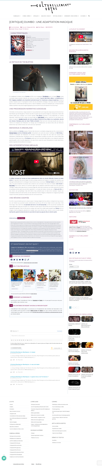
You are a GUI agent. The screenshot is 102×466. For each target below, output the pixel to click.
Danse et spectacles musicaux (37, 435)
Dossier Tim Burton (24, 29)
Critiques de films (31, 27)
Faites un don (33, 310)
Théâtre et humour (35, 437)
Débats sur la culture (56, 442)
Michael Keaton (13, 133)
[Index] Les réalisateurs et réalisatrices (86, 325)
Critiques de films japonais (15, 447)
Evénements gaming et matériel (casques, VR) (61, 412)
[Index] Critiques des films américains (86, 351)
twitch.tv (88, 210)
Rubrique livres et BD (35, 404)
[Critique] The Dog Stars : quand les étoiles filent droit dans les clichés (80, 282)
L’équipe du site (13, 413)
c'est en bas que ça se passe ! (31, 262)
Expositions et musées (56, 428)
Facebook (35, 300)
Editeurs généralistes (35, 412)
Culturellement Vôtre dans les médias (17, 415)
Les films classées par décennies (16, 440)
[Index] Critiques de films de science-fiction (87, 376)
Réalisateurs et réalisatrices (15, 438)
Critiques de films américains (15, 445)
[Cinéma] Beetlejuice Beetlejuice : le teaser (22, 352)
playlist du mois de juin (75, 44)
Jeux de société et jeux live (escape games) (61, 415)
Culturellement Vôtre (18, 464)
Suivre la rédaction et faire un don (17, 428)
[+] (31, 340)
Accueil (11, 404)
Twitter (40, 300)
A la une (24, 27)
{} (29, 340)
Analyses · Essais (45, 15)
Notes (70, 264)
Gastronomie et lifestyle (57, 433)
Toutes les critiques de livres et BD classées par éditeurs (40, 410)
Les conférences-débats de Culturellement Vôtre (18, 419)
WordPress (38, 464)
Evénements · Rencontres (71, 15)
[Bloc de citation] (23, 340)
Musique (32, 433)
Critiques (35, 15)
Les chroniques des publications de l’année (39, 406)
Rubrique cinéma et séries (15, 436)
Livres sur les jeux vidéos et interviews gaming (60, 418)
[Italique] (14, 340)
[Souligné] (16, 340)
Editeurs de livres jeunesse (36, 422)
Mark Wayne (41, 27)
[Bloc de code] (25, 340)
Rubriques (16, 15)
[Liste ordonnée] (20, 340)
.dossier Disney (14, 29)
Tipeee (41, 310)
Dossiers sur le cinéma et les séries (16, 456)
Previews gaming (56, 409)
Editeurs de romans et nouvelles (37, 415)
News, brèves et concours (15, 411)
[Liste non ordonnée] (22, 340)
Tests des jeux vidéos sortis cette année (60, 404)
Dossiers (83, 15)
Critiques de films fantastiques (16, 454)
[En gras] (12, 340)
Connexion (59, 331)
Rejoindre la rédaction (14, 426)
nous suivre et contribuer (32, 250)
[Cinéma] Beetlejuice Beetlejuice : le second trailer (25, 364)
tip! (74, 221)
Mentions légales (13, 422)
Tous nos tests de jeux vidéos (58, 406)
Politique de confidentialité (15, 424)
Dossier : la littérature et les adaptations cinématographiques (39, 425)
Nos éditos (54, 440)
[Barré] (18, 340)
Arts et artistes (55, 426)
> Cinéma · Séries (26, 15)
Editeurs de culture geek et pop (37, 419)
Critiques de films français (15, 443)
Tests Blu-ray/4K (57, 15)
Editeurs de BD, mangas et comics (38, 417)
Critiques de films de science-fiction (17, 452)
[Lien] (27, 340)
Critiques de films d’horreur (15, 449)
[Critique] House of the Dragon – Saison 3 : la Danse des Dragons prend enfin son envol (80, 299)
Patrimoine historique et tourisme (59, 430)
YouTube (78, 212)
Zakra (32, 464)
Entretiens (12, 409)
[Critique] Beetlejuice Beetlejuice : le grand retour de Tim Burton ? (29, 376)
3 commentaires (15, 27)
